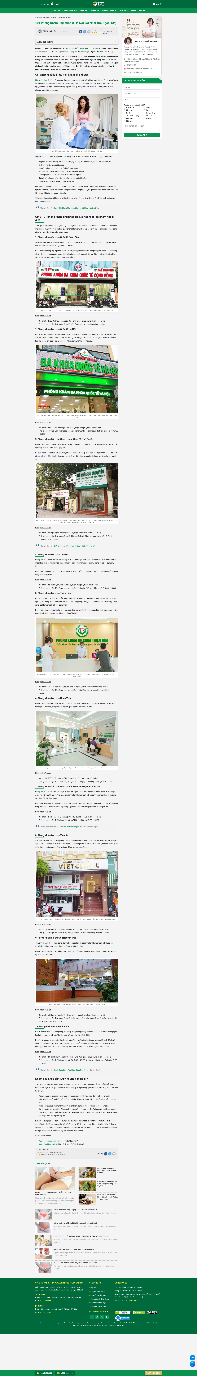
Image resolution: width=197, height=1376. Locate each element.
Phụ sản (96, 48)
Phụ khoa (129, 118)
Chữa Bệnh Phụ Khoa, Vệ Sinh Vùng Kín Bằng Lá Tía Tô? (107, 1184)
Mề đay (129, 110)
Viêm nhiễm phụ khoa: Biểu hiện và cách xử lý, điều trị (75, 1223)
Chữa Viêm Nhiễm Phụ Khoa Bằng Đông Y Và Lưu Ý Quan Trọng (107, 1197)
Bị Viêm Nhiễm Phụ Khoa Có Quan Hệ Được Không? (74, 546)
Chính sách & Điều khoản (100, 1299)
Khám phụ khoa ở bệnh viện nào (51, 1141)
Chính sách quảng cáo (99, 1306)
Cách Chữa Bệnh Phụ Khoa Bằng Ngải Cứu (71, 1070)
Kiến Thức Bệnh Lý (109, 10)
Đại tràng (149, 118)
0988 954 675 (133, 1300)
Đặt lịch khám (154, 1373)
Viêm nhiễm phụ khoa (64, 17)
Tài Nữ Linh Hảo (49, 31)
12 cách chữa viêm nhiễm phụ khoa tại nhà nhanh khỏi (75, 1263)
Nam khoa (130, 107)
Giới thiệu (94, 1288)
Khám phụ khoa (41, 80)
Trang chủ (56, 10)
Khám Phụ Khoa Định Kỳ (48, 1144)
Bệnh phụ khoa (51, 17)
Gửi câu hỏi (142, 135)
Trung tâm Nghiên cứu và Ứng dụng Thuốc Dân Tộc (98, 3)
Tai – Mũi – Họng (132, 116)
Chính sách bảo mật (98, 1303)
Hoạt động (124, 10)
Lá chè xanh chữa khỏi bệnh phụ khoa (69, 827)
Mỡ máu (129, 121)
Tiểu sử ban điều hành (99, 1295)
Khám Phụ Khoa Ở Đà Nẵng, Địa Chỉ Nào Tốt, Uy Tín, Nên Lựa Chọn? (81, 1236)
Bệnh (44, 17)
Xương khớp (150, 113)
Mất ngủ (149, 116)
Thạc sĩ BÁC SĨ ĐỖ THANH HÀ (76, 48)
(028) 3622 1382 (44, 1312)
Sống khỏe (95, 10)
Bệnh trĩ (149, 110)
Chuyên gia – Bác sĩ (98, 1292)
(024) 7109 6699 (44, 1300)
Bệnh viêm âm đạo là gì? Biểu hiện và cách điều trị (74, 1249)
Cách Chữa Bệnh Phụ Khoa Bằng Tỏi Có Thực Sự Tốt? (106, 1170)
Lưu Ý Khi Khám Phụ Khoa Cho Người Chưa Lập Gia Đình (76, 208)
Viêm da (149, 107)
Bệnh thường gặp (70, 10)
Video (133, 10)
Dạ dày (128, 113)
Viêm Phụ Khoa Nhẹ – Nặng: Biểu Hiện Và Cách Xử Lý (75, 1210)
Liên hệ (142, 10)
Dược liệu (83, 10)
